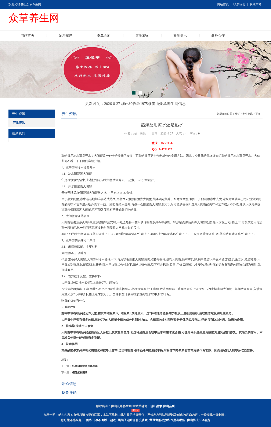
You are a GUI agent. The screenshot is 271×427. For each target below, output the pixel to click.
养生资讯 (180, 35)
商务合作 (218, 35)
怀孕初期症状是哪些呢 (85, 366)
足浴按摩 (65, 35)
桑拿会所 (104, 35)
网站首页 (223, 4)
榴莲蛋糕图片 (79, 372)
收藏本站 (255, 4)
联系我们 (239, 4)
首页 (237, 113)
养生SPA (142, 35)
